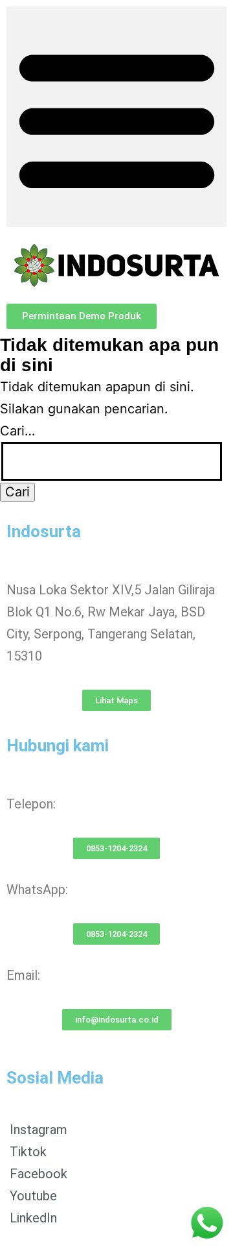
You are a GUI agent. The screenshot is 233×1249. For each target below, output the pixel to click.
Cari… (17, 431)
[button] (116, 116)
